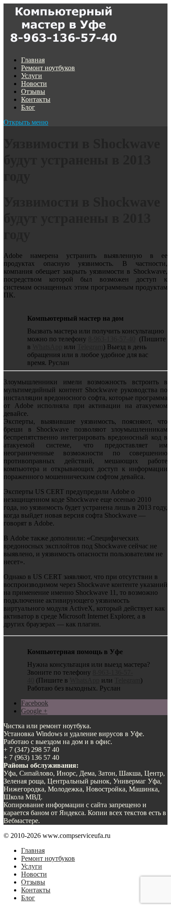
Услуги (31, 75)
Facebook (34, 703)
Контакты (35, 99)
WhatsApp (47, 347)
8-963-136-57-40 (111, 339)
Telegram (90, 347)
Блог (28, 107)
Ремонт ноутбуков (48, 68)
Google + (34, 711)
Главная (33, 60)
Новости (34, 83)
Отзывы (33, 91)
